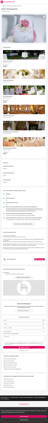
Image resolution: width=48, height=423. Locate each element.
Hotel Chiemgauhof (11, 259)
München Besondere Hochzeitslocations (12, 369)
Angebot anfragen (25, 347)
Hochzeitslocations (14, 397)
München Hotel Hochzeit (9, 387)
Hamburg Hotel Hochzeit (9, 383)
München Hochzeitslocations (10, 358)
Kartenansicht (24, 287)
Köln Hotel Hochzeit (8, 385)
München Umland (17, 5)
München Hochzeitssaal (9, 360)
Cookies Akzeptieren (24, 416)
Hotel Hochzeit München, (7, 5)
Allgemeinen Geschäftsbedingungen (18, 343)
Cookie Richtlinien (34, 343)
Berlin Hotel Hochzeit (8, 379)
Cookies (39, 410)
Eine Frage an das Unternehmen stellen (23, 223)
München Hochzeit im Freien (10, 367)
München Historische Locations (10, 365)
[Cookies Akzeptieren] (46, 408)
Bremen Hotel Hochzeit (9, 381)
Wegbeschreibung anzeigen (23, 277)
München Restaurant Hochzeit (10, 362)
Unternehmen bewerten (23, 310)
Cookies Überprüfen (24, 419)
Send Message (40, 259)
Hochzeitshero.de (4, 397)
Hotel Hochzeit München (40, 397)
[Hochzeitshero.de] (8, 1)
